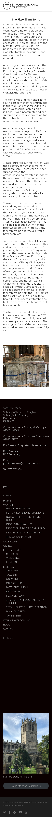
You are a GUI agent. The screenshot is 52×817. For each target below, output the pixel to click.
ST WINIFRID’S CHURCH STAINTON (26, 607)
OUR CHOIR (13, 579)
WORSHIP (9, 505)
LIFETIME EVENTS (13, 550)
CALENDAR (10, 541)
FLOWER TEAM (15, 595)
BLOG (6, 624)
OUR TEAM (12, 570)
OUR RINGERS (14, 583)
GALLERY (11, 574)
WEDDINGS (13, 558)
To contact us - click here (26, 786)
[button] (47, 5)
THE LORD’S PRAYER (18, 536)
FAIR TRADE (13, 591)
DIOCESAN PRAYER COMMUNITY (25, 528)
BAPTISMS (12, 553)
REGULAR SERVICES (18, 508)
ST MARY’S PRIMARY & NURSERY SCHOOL (25, 601)
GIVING (7, 545)
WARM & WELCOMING (16, 620)
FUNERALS (12, 562)
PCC (5, 487)
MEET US (8, 567)
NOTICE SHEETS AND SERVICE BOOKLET (24, 518)
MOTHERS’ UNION (17, 587)
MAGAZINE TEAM (16, 611)
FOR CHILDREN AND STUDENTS (25, 512)
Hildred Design (17, 805)
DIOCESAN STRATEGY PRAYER (24, 532)
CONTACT (8, 629)
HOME (7, 500)
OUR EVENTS (14, 615)
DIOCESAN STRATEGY (19, 524)
